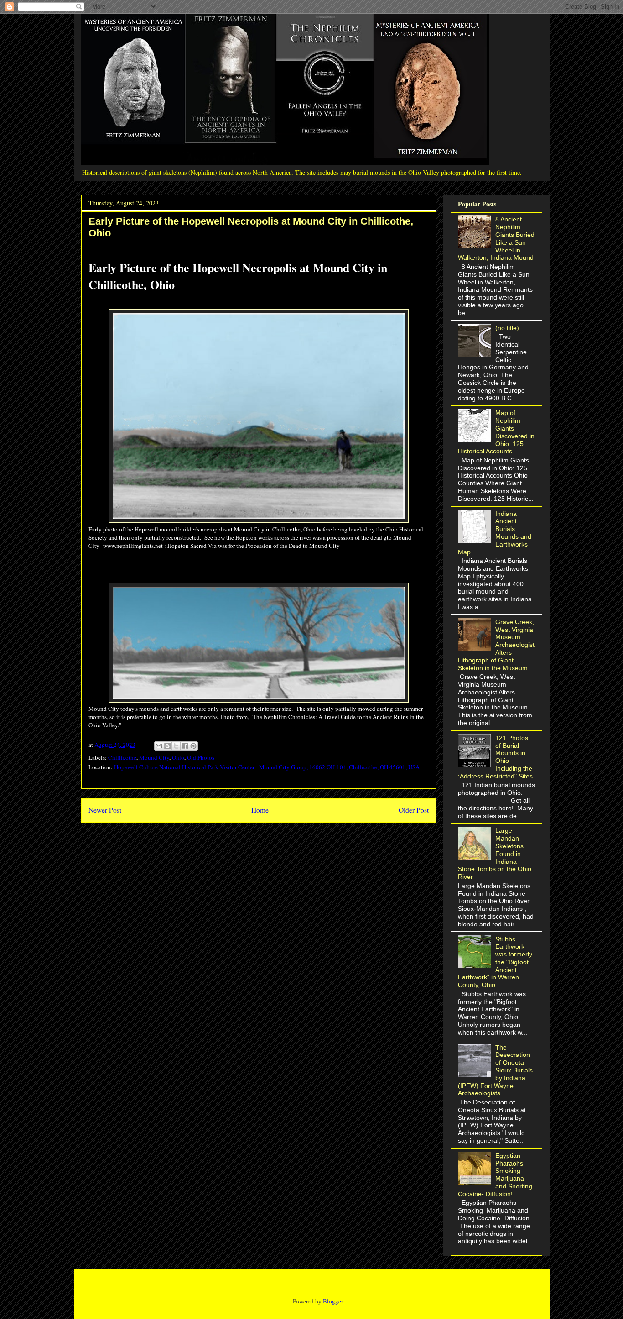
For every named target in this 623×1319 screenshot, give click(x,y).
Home (260, 810)
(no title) (507, 327)
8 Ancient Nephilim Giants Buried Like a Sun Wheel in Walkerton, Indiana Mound (496, 238)
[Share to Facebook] (184, 746)
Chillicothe (122, 757)
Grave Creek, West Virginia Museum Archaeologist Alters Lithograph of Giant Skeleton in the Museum (496, 645)
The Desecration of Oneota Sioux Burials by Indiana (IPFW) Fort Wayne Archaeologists (495, 1070)
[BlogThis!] (167, 746)
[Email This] (158, 746)
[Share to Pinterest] (193, 746)
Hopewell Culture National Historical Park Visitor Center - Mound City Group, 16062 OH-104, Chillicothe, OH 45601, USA (267, 767)
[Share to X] (176, 746)
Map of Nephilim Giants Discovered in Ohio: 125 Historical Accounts (496, 432)
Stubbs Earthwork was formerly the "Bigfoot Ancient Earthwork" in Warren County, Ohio (495, 962)
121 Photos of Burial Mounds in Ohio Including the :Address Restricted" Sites (495, 757)
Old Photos (200, 757)
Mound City (154, 757)
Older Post (414, 810)
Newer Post (104, 810)
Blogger (333, 1301)
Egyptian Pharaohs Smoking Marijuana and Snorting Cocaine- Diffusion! (495, 1175)
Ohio (178, 757)
